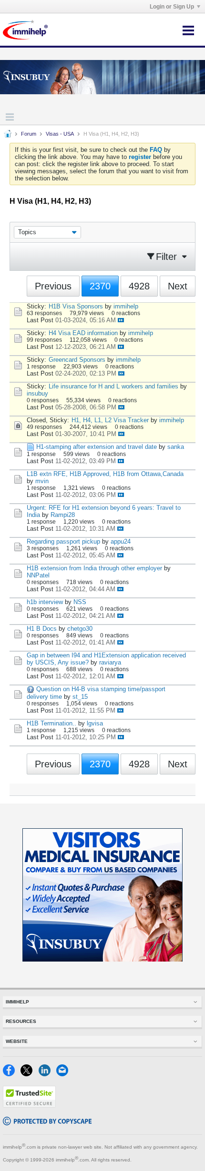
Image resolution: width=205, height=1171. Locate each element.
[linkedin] (47, 1074)
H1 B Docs (42, 628)
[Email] (64, 1074)
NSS (79, 601)
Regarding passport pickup (63, 541)
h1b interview (45, 601)
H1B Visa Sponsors (76, 306)
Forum (28, 134)
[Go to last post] (121, 320)
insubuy (37, 393)
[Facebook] (11, 1074)
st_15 (80, 696)
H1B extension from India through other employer (94, 568)
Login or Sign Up (172, 6)
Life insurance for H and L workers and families (113, 386)
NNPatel (38, 575)
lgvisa (95, 723)
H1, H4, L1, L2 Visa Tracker (110, 420)
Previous (53, 286)
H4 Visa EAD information (83, 333)
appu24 (121, 541)
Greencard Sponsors (77, 359)
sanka (175, 446)
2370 (100, 286)
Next (177, 286)
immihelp (125, 306)
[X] (29, 1074)
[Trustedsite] (29, 1105)
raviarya (110, 662)
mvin (42, 481)
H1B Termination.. (51, 723)
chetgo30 (79, 628)
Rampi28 (63, 514)
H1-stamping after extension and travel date (96, 446)
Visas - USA (60, 134)
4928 (139, 286)
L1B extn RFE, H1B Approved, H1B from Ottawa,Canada (105, 473)
